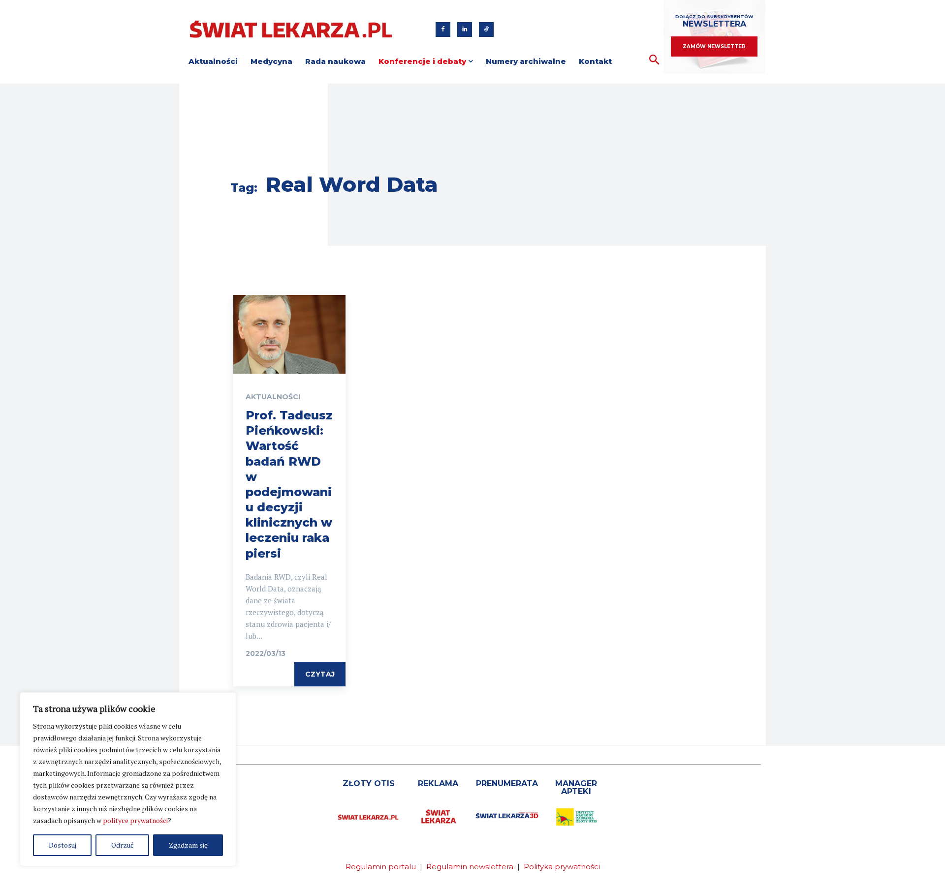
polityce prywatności (135, 820)
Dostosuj (62, 845)
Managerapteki (576, 787)
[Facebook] (443, 29)
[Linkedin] (464, 29)
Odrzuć (122, 845)
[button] (654, 60)
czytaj (320, 674)
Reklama (438, 783)
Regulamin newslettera (469, 866)
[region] (128, 779)
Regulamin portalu (381, 866)
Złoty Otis (369, 783)
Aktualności (273, 396)
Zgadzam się (188, 845)
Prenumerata (507, 783)
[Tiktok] (486, 29)
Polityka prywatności (562, 866)
